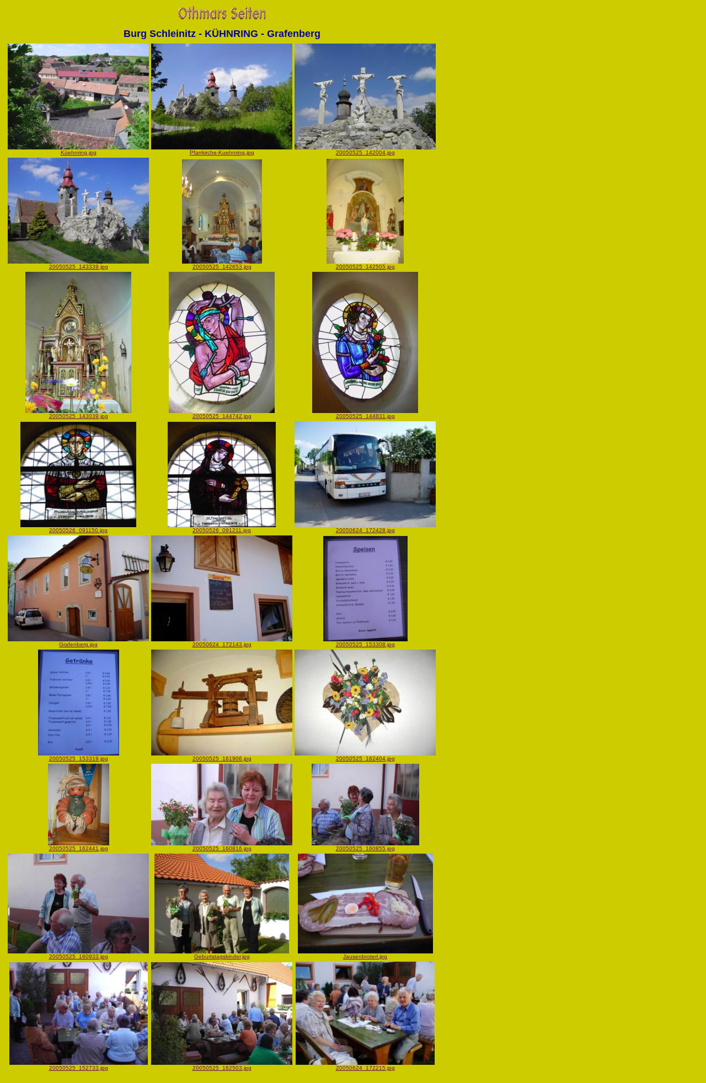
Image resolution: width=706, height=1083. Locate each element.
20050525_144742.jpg (222, 416)
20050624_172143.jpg (222, 644)
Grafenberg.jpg (78, 644)
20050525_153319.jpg (78, 758)
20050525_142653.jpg (222, 267)
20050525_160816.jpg (222, 848)
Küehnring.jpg (79, 152)
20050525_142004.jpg (365, 152)
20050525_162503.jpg (222, 1068)
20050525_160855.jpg (365, 848)
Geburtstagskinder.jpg (222, 956)
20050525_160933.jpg (78, 956)
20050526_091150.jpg (78, 530)
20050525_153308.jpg (365, 644)
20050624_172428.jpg (365, 530)
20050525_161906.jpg (222, 758)
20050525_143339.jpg (78, 267)
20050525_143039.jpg (78, 416)
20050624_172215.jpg (365, 1068)
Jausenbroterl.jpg (365, 956)
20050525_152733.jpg (78, 1068)
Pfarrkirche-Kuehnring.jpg (222, 152)
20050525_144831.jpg (365, 416)
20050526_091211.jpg (221, 530)
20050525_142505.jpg (365, 267)
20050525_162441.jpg (78, 848)
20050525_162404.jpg (365, 758)
